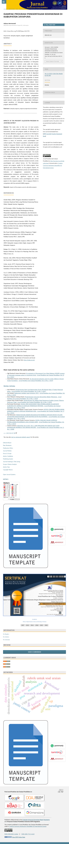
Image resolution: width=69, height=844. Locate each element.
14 (7, 433)
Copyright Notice (8, 469)
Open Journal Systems (9, 474)
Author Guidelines (8, 456)
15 (9, 433)
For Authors (6, 637)
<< (4, 433)
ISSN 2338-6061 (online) (11, 834)
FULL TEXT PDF (50, 24)
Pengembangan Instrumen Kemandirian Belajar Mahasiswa (41, 397)
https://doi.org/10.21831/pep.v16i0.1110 (18, 31)
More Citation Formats (52, 61)
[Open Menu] (3, 2)
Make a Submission (34, 652)
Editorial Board (7, 442)
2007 (22, 625)
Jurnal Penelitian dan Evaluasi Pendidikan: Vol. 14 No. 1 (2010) (34, 402)
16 (11, 433)
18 (14, 433)
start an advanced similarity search (20, 437)
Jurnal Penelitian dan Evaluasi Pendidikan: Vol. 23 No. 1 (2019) (36, 380)
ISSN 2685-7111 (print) (27, 834)
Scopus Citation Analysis (10, 464)
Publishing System (8, 459)
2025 (46, 625)
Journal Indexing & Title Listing (11, 461)
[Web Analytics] (8, 837)
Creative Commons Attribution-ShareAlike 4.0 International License (53, 165)
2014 (32, 625)
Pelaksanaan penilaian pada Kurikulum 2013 (26, 393)
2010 (27, 625)
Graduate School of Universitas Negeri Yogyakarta (36, 819)
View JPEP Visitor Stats (18, 837)
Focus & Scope (7, 453)
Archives (12, 9)
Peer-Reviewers (7, 445)
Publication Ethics (8, 448)
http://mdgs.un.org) (29, 360)
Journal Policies (7, 451)
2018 (36, 625)
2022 (41, 625)
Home (5, 9)
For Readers (6, 634)
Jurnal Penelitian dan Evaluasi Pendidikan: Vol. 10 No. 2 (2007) (29, 391)
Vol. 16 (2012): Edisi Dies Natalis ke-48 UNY (29, 9)
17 (12, 433)
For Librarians (6, 639)
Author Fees (6, 467)
